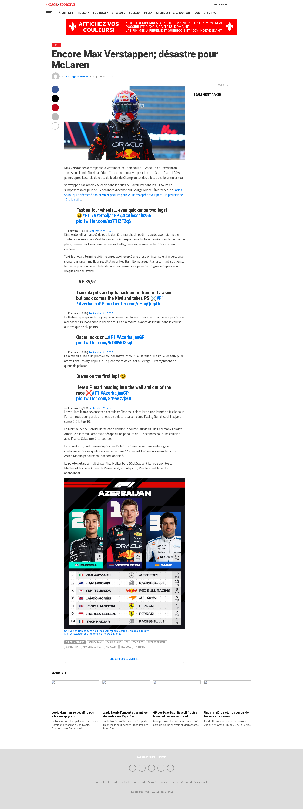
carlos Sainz (114, 642)
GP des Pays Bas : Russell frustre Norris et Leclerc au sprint (175, 714)
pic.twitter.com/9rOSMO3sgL (104, 343)
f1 (127, 642)
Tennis (174, 782)
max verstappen (92, 646)
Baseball (118, 13)
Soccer (134, 13)
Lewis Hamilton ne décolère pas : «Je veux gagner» (73, 714)
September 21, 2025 (101, 231)
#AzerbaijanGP (105, 215)
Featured (138, 642)
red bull (126, 646)
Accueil (100, 782)
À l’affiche (66, 13)
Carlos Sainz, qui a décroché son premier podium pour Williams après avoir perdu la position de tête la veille (123, 194)
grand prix (72, 646)
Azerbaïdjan (95, 642)
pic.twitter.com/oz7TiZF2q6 (103, 221)
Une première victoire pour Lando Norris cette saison (226, 714)
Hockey (83, 13)
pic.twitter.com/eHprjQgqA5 (133, 304)
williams (140, 646)
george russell (156, 642)
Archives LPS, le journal (173, 13)
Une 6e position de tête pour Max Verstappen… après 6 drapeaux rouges (106, 631)
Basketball (139, 782)
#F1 (86, 215)
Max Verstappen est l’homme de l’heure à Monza (92, 633)
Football (100, 13)
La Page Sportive (77, 76)
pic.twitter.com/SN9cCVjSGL (104, 399)
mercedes (111, 646)
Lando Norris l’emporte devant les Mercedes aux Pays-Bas (124, 714)
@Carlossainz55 (135, 215)
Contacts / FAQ (205, 13)
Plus (147, 13)
